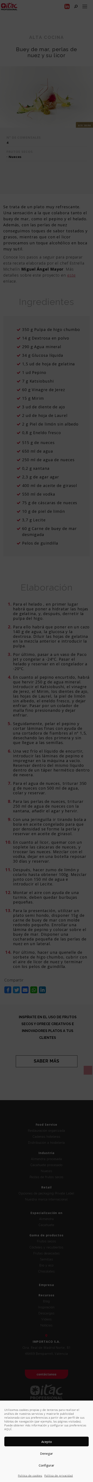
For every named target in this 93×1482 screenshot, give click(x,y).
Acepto (46, 1441)
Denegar (46, 1453)
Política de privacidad (58, 1475)
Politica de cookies (30, 1475)
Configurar (46, 1465)
